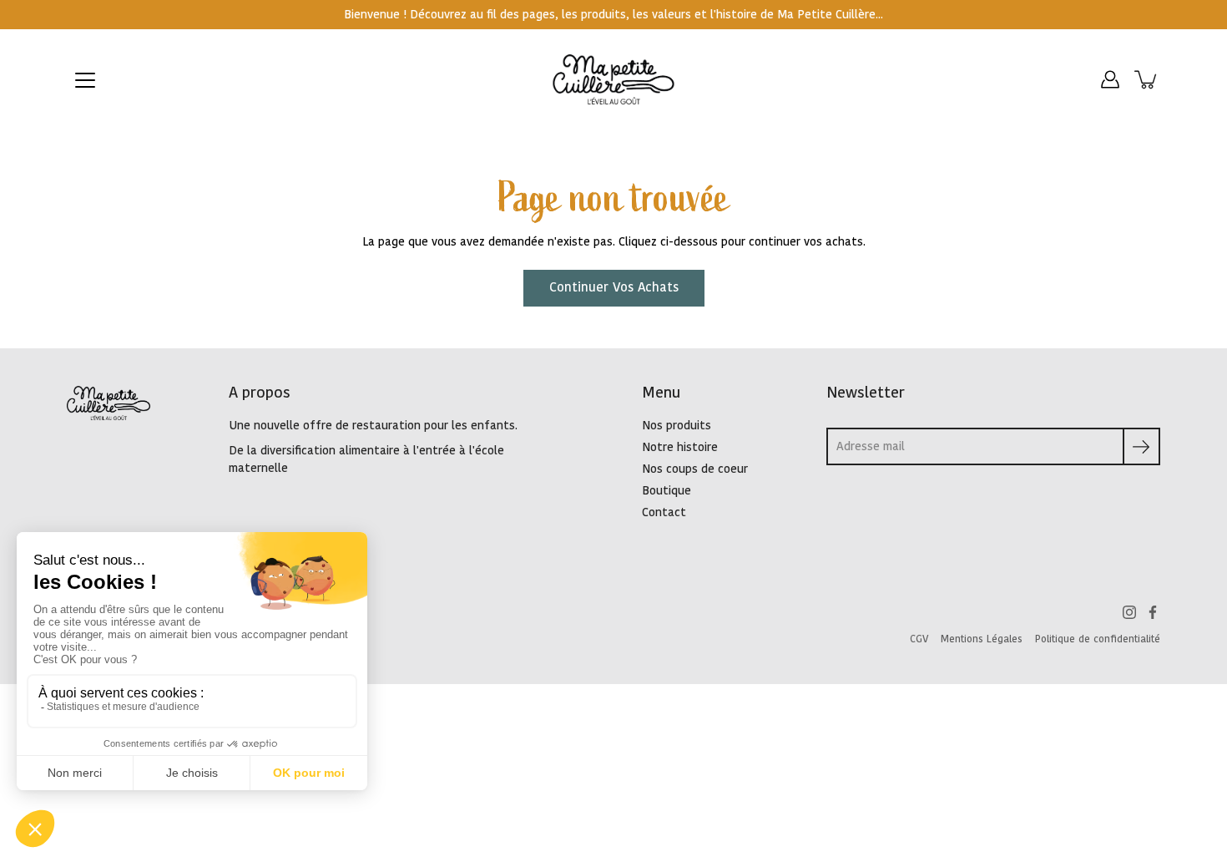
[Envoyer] (1141, 446)
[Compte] (1110, 79)
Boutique (666, 490)
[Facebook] (1152, 612)
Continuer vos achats (614, 287)
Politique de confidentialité (1097, 639)
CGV (919, 639)
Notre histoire (680, 447)
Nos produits (676, 425)
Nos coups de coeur (695, 469)
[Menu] (85, 80)
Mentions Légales (981, 639)
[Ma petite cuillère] (613, 79)
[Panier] (1147, 79)
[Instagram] (1129, 612)
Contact (664, 512)
